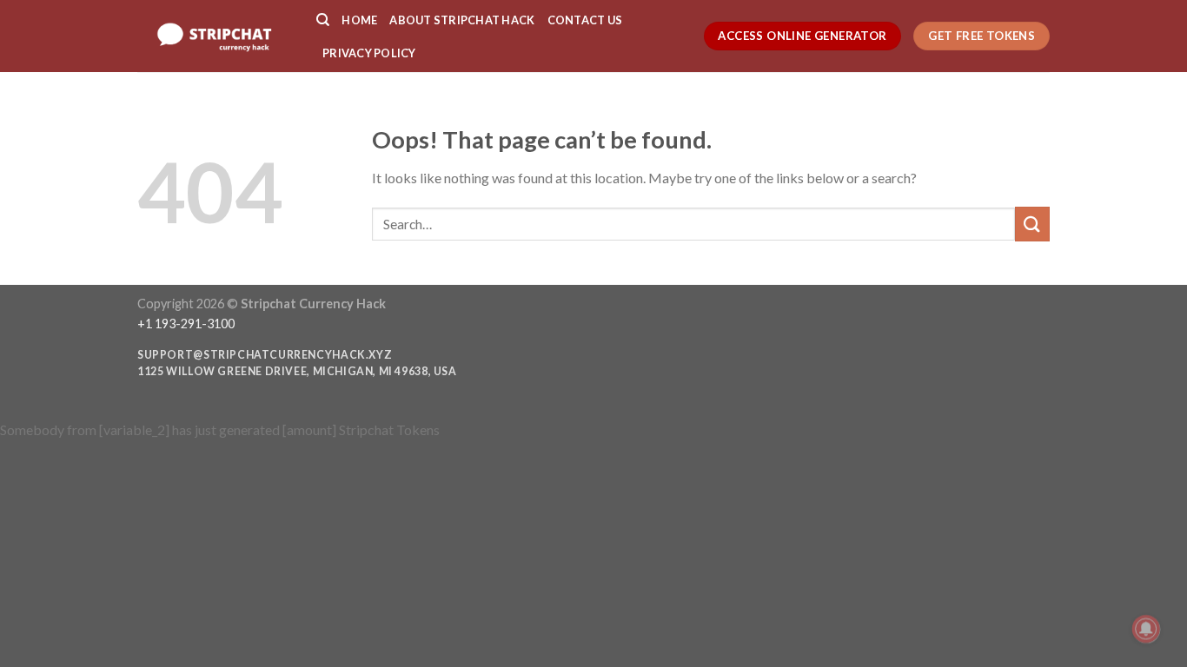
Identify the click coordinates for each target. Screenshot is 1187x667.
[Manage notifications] (1146, 629)
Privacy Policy (369, 53)
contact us (585, 20)
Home (359, 20)
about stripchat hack (461, 20)
